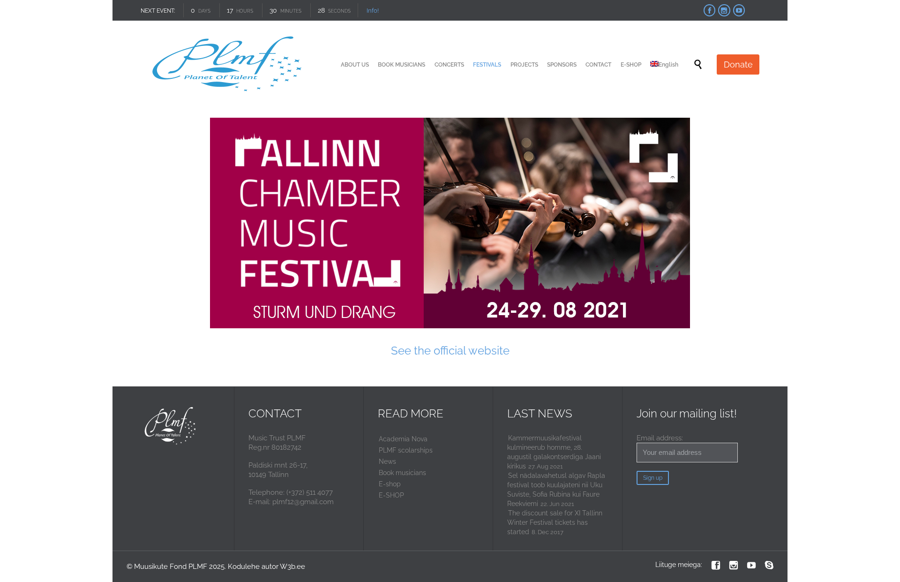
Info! (372, 10)
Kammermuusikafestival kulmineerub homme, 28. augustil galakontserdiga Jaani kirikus (554, 452)
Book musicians (402, 472)
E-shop (390, 484)
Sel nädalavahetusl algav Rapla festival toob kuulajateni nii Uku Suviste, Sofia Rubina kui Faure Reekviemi (556, 489)
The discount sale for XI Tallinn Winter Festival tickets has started (554, 522)
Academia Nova (403, 439)
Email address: (660, 438)
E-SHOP (391, 495)
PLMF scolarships (406, 450)
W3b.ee (292, 566)
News (387, 461)
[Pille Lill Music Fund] (228, 64)
